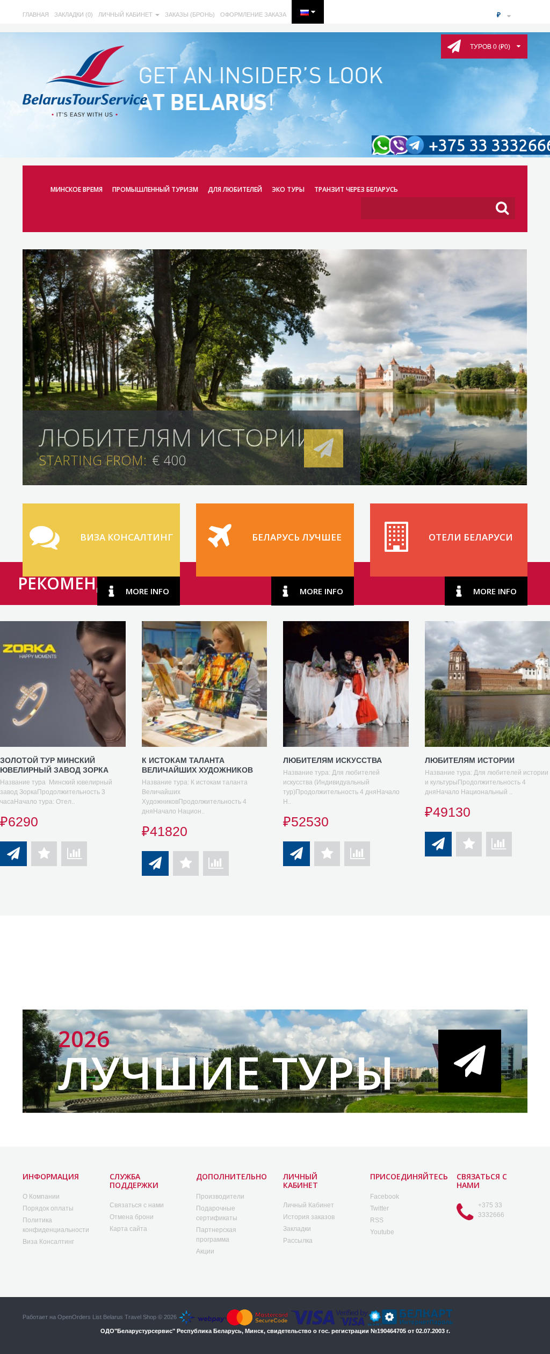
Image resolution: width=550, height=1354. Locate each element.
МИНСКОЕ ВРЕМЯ (76, 189)
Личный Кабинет (308, 1205)
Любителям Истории (470, 760)
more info (147, 591)
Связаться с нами (137, 1205)
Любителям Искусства (332, 760)
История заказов (309, 1217)
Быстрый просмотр (64, 667)
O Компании (41, 1196)
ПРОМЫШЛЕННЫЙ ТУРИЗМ (155, 189)
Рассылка (298, 1240)
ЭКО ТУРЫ (288, 189)
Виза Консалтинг (48, 1241)
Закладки (297, 1229)
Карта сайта (128, 1229)
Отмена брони (132, 1217)
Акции (205, 1251)
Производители (220, 1196)
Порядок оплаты (48, 1208)
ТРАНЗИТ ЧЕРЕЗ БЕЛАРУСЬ (356, 189)
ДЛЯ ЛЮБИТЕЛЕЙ (235, 189)
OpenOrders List (79, 1317)
